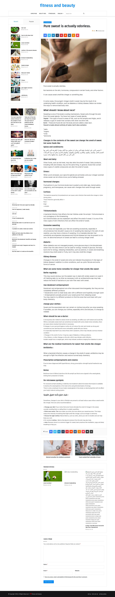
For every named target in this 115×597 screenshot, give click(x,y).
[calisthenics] (15, 97)
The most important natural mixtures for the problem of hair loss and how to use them (16, 120)
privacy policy (102, 594)
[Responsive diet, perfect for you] (31, 168)
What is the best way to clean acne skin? (16, 175)
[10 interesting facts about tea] (17, 153)
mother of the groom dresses (29, 50)
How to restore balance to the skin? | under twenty (17, 191)
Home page (34, 13)
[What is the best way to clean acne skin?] (17, 168)
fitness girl (51, 13)
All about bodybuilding (70, 483)
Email (45, 570)
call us (89, 594)
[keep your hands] (15, 75)
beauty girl (42, 13)
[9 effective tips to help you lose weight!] (31, 153)
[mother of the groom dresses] (15, 52)
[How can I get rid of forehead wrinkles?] (31, 134)
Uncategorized (47, 22)
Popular (31, 21)
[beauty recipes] (15, 67)
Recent (16, 21)
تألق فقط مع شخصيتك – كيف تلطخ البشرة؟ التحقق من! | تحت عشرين (16, 142)
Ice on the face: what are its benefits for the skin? (30, 191)
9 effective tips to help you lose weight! (30, 159)
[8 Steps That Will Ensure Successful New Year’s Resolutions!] (95, 497)
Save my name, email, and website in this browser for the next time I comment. (66, 577)
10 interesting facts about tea (16, 159)
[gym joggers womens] (15, 90)
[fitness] (15, 82)
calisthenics (24, 95)
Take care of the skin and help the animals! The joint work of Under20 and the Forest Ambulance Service (30, 121)
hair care (23, 28)
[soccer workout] (53, 476)
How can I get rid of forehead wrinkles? (30, 141)
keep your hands (25, 73)
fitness (23, 80)
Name (46, 564)
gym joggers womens (26, 88)
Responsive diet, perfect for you (29, 175)
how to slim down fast (27, 35)
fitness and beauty (37, 594)
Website (77, 570)
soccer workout (47, 483)
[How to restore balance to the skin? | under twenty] (17, 183)
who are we (95, 594)
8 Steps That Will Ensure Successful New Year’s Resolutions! (95, 526)
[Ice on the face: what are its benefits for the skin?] (31, 183)
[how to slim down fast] (15, 37)
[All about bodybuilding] (74, 476)
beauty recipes (25, 65)
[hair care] (15, 30)
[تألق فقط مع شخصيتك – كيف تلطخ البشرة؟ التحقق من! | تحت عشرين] (17, 134)
